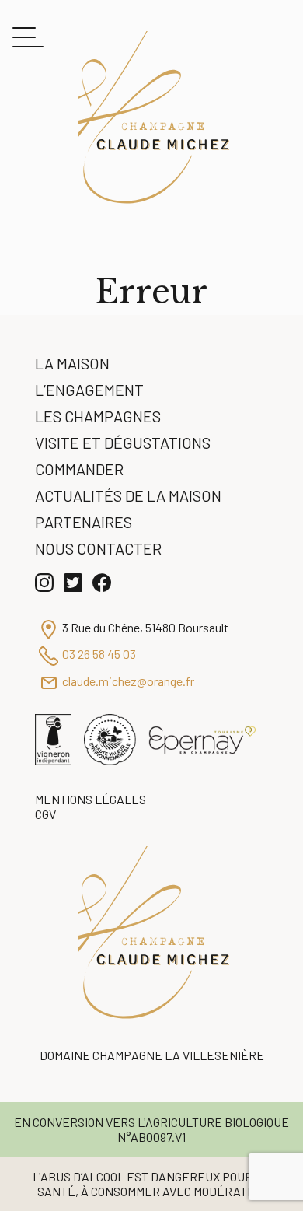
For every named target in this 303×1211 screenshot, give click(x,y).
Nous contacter (98, 548)
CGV (45, 814)
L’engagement (89, 389)
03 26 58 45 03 (99, 653)
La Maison (72, 363)
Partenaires (83, 522)
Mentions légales (90, 799)
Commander (79, 469)
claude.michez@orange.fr (128, 681)
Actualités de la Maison (128, 495)
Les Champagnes (98, 416)
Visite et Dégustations (123, 442)
